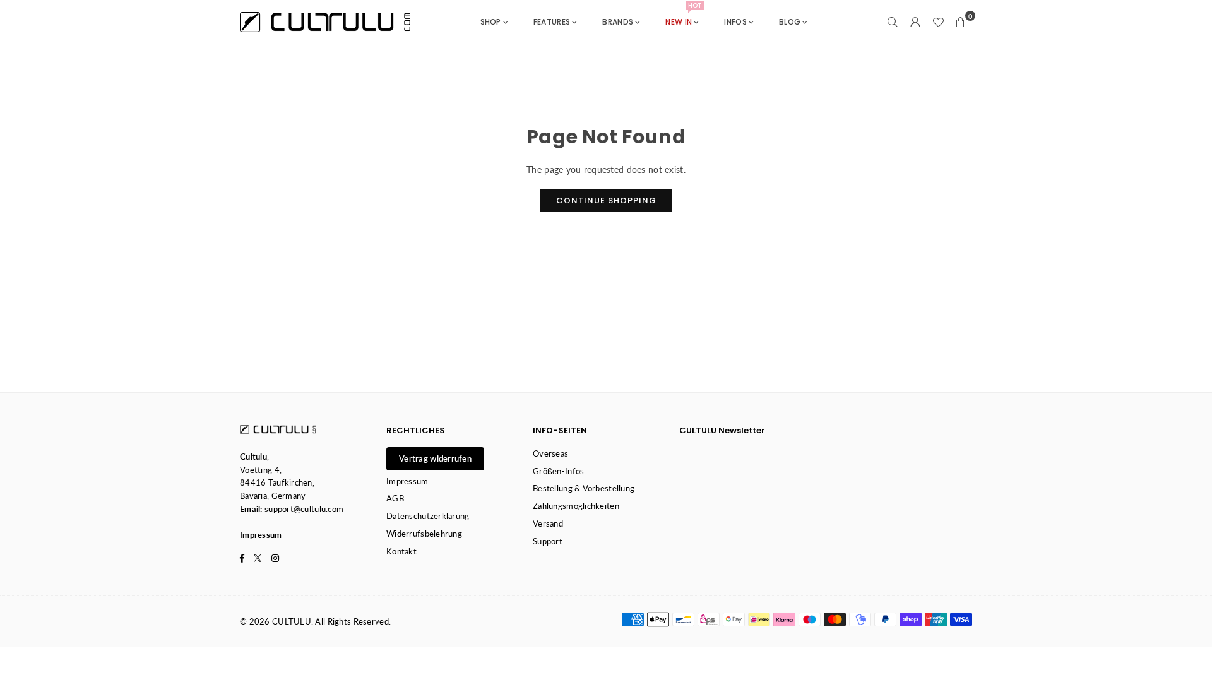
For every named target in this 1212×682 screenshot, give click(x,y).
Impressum (407, 481)
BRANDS (617, 21)
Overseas (550, 453)
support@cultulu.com (303, 509)
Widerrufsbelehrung (424, 534)
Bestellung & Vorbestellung (583, 488)
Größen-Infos (558, 471)
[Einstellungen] (915, 22)
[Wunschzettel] (938, 22)
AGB (395, 498)
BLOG (789, 21)
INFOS (735, 21)
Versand (548, 523)
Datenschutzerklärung (428, 516)
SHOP (490, 21)
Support (547, 541)
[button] (960, 22)
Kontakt (401, 551)
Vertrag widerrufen (435, 458)
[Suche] (892, 22)
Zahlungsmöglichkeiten (576, 506)
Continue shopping (606, 200)
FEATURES (551, 21)
